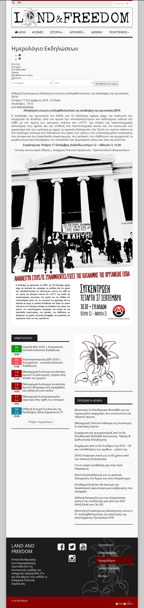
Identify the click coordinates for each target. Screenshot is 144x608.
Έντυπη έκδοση (108, 568)
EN (19, 2)
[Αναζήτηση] (16, 77)
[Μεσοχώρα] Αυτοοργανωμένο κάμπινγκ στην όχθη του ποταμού (43, 398)
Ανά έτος (15, 63)
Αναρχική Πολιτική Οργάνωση (23, 581)
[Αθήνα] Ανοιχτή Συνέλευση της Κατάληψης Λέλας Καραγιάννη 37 (42, 410)
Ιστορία (55, 32)
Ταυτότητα (105, 545)
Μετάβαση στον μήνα (21, 75)
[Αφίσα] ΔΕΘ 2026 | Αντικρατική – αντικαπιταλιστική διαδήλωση (43, 348)
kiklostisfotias (25, 107)
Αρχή (21, 32)
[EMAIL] (19, 59)
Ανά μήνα (16, 66)
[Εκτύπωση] (19, 55)
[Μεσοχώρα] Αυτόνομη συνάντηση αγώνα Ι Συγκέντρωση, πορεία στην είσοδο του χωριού (44, 375)
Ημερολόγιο (106, 560)
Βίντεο (102, 576)
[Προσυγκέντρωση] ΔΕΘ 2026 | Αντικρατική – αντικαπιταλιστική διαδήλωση (42, 362)
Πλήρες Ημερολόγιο (40, 422)
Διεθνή (96, 32)
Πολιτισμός (118, 32)
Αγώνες (37, 32)
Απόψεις (76, 32)
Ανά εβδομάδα (18, 69)
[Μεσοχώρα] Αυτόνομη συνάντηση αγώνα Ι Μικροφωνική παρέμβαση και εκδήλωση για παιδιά (43, 387)
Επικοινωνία (107, 553)
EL (14, 2)
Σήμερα (15, 72)
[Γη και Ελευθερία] (72, 17)
